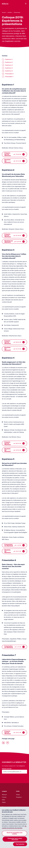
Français (4, 797)
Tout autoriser (20, 844)
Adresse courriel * (7, 768)
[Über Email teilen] (7, 742)
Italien (3, 799)
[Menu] (25, 3)
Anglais (4, 802)
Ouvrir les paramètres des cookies (14, 833)
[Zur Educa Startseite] (5, 4)
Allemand (4, 794)
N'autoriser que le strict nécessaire (15, 839)
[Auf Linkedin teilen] (3, 742)
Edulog (18, 794)
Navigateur (19, 797)
